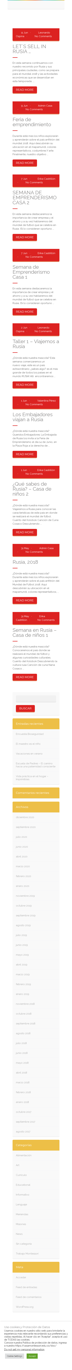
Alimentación (23, 1155)
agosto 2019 (23, 925)
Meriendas (22, 1214)
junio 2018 (22, 1053)
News (19, 1233)
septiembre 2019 (25, 915)
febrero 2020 (23, 876)
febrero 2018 (23, 1092)
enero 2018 (22, 1102)
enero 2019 (22, 994)
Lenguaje (21, 1204)
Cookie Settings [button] (14, 1356)
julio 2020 (21, 836)
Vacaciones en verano (29, 753)
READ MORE (25, 89)
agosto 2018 (23, 1033)
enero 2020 (22, 886)
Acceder (21, 1277)
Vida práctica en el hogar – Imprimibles (32, 778)
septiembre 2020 (26, 827)
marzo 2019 (23, 974)
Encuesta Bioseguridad (30, 734)
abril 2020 (21, 856)
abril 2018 (21, 1072)
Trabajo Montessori (27, 1253)
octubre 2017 (23, 1111)
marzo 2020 (23, 866)
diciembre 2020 (25, 817)
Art (17, 1165)
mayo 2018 (22, 1062)
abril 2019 (21, 964)
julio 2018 (21, 1043)
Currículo (21, 1175)
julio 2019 (21, 935)
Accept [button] (32, 1356)
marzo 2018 (22, 1082)
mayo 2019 (22, 954)
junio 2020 (22, 846)
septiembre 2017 (25, 1121)
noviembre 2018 (25, 1003)
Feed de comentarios (28, 1297)
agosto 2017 (23, 1131)
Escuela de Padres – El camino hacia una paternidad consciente (35, 765)
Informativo (22, 1194)
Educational (23, 1184)
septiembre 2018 (25, 1023)
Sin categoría (24, 1243)
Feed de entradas (26, 1287)
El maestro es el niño (28, 743)
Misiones (21, 1224)
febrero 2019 (23, 984)
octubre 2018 (23, 1013)
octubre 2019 (24, 905)
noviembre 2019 (25, 895)
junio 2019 (22, 944)
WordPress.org (24, 1306)
